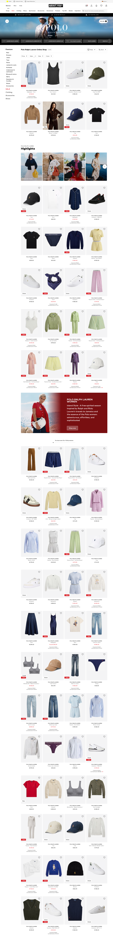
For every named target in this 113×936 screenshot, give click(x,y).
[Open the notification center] (96, 5)
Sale (31, 56)
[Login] (91, 6)
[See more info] (31, 99)
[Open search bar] (83, 11)
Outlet (9, 1)
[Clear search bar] (106, 11)
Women (8, 5)
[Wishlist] (101, 6)
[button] (92, 49)
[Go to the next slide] (105, 166)
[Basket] (106, 6)
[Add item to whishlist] (39, 63)
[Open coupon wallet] (86, 6)
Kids (20, 5)
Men (15, 5)
